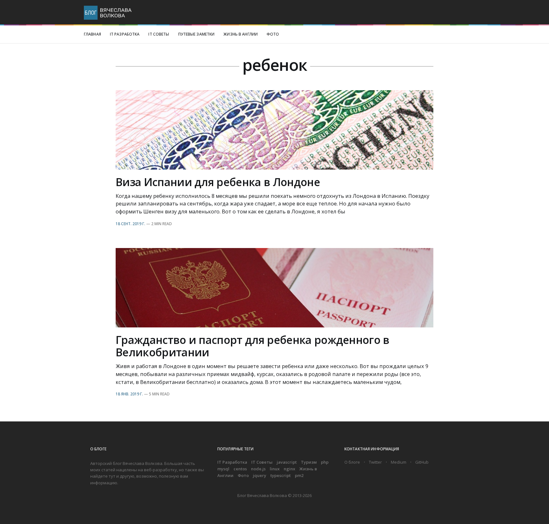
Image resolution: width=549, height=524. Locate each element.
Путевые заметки (196, 34)
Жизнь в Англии (240, 34)
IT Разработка (125, 34)
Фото (273, 34)
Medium (398, 462)
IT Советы (158, 34)
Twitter (375, 462)
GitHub (422, 462)
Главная (92, 34)
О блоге (352, 462)
